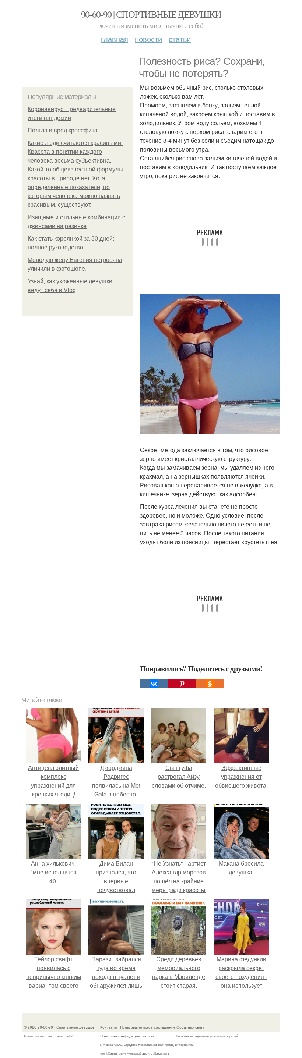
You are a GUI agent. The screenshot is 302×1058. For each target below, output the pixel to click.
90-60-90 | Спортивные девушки (151, 14)
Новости (148, 38)
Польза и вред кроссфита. (63, 130)
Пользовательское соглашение (148, 1027)
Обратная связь (190, 1027)
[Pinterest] (182, 683)
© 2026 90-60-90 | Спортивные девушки (59, 1027)
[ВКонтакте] (154, 683)
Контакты (108, 1027)
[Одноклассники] (210, 683)
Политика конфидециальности (127, 1036)
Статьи (180, 38)
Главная (114, 38)
